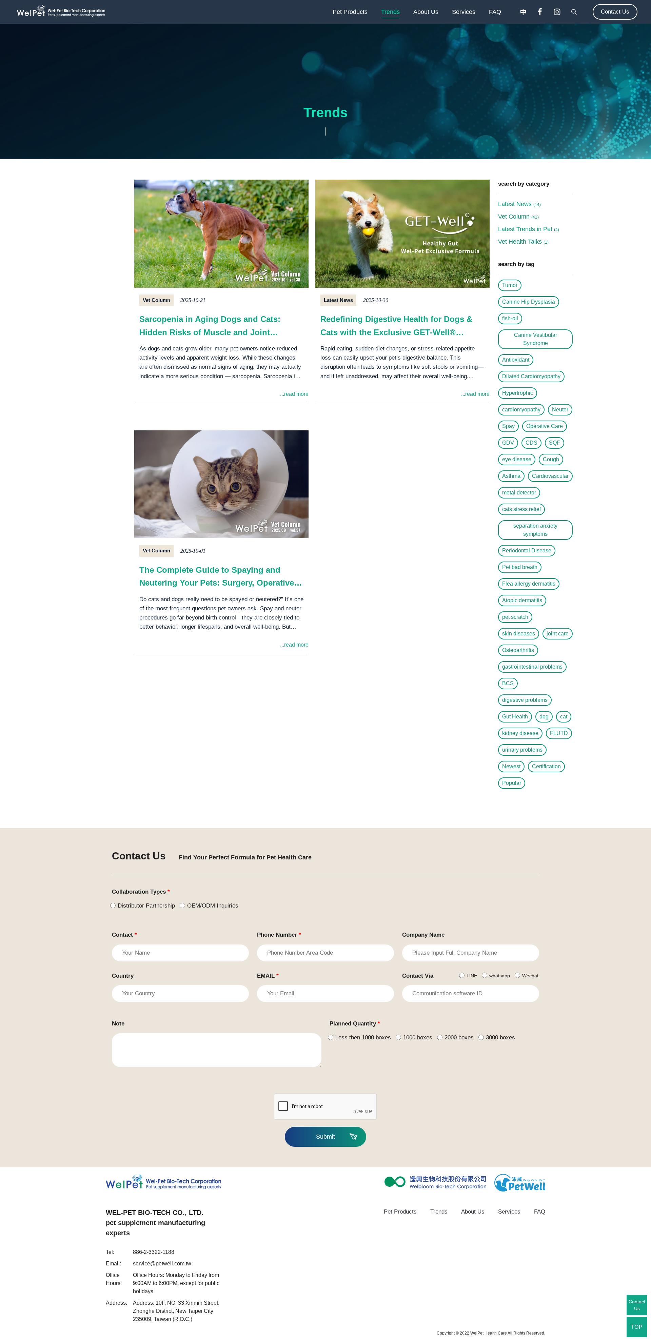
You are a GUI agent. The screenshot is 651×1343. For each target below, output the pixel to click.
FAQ (495, 11)
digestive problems (525, 700)
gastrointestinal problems (532, 667)
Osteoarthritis (518, 650)
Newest (511, 766)
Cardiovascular (550, 476)
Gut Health (515, 716)
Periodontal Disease (526, 550)
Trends (390, 11)
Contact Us (615, 11)
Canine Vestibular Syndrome (535, 339)
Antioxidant (515, 360)
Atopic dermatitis (522, 600)
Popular (511, 783)
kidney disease (520, 733)
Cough (551, 459)
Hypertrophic (517, 393)
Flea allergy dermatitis (528, 584)
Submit (325, 1136)
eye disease (516, 459)
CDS (531, 443)
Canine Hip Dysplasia (528, 302)
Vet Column (518, 216)
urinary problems (522, 750)
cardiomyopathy (521, 409)
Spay (508, 426)
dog (544, 716)
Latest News (519, 204)
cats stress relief (521, 509)
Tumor (509, 285)
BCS (508, 683)
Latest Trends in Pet (528, 229)
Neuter (560, 409)
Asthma (511, 476)
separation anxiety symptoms (535, 530)
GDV (508, 443)
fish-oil (510, 318)
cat (563, 716)
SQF (554, 443)
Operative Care (544, 426)
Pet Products (350, 11)
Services (463, 11)
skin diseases (518, 633)
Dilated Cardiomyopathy (531, 376)
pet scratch (515, 617)
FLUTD (559, 733)
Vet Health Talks (523, 241)
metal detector (519, 492)
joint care (558, 633)
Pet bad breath (519, 567)
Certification (546, 766)
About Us (425, 11)
